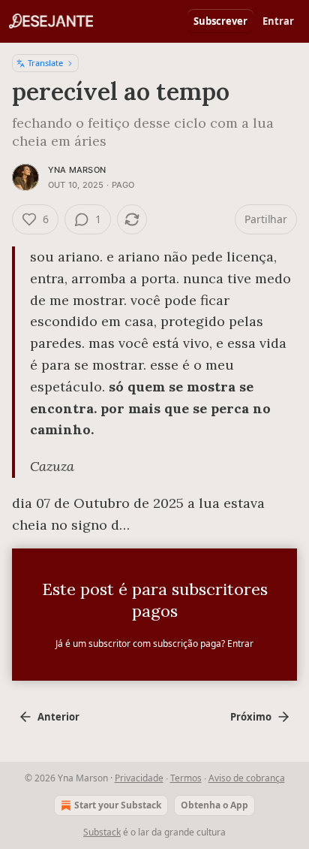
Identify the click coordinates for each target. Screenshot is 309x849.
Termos (186, 778)
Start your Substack (117, 805)
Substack (102, 832)
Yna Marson (77, 170)
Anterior (59, 717)
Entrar (278, 21)
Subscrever (221, 21)
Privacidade (139, 778)
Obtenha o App (214, 805)
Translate (45, 62)
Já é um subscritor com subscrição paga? (155, 643)
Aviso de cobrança (246, 778)
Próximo (251, 717)
